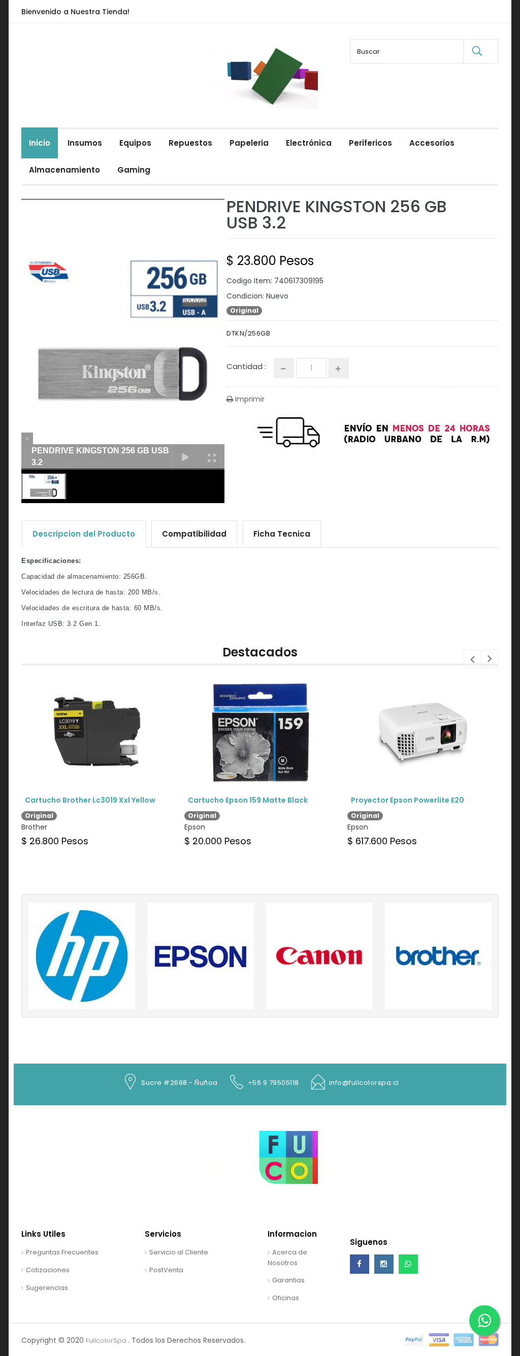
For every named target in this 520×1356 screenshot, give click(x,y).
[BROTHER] (319, 955)
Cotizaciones (48, 1270)
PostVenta (166, 1270)
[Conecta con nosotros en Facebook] (359, 1264)
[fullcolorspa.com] (260, 106)
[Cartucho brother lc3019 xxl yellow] (96, 731)
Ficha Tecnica (281, 533)
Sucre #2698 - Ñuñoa (179, 1082)
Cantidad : (246, 366)
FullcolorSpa (107, 1340)
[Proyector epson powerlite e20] (422, 731)
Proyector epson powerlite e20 (408, 800)
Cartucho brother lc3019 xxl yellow (90, 800)
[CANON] (200, 955)
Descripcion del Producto (83, 533)
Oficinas (285, 1298)
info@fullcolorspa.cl (364, 1082)
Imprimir (249, 399)
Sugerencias (47, 1288)
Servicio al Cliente (178, 1252)
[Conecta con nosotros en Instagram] (384, 1264)
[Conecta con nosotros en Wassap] (484, 1320)
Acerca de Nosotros (287, 1257)
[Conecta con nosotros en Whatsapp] (408, 1264)
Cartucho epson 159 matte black (247, 800)
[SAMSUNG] (438, 955)
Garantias (288, 1280)
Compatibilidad (194, 533)
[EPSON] (81, 955)
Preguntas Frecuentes (62, 1252)
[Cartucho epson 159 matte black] (259, 731)
